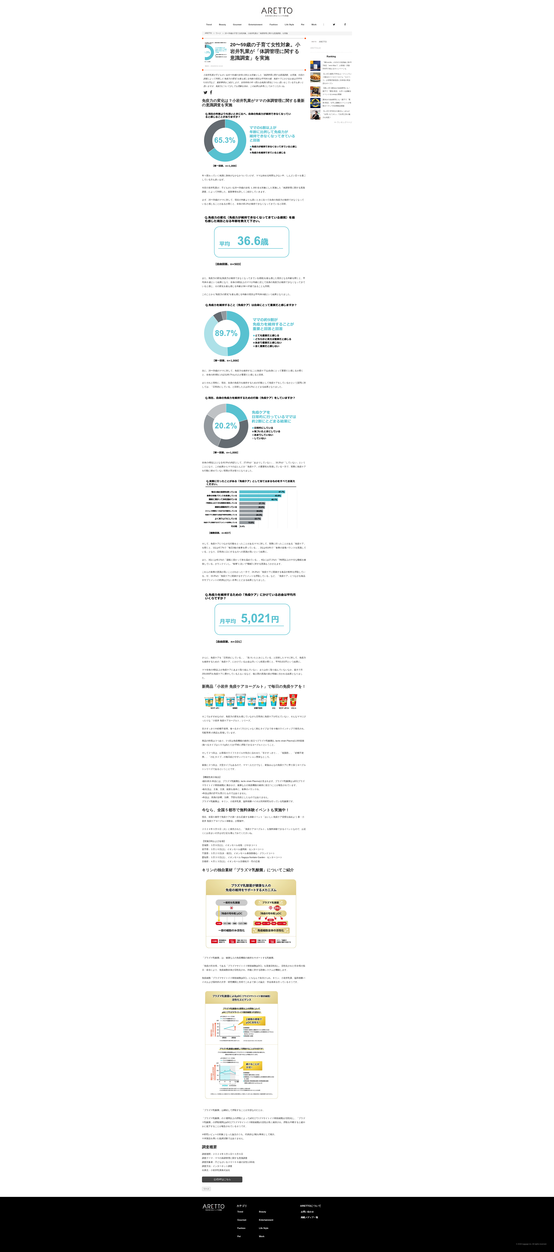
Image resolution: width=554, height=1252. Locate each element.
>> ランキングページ (343, 122)
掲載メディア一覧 (309, 1217)
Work (314, 24)
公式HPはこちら (222, 1179)
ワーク (218, 33)
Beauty (222, 24)
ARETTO (208, 33)
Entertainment (255, 24)
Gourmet (237, 24)
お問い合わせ (307, 1211)
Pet (302, 24)
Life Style (289, 24)
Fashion (274, 24)
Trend (209, 24)
